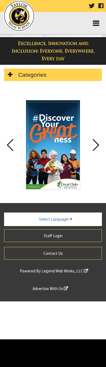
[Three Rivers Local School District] (21, 18)
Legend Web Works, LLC (63, 270)
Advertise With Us (48, 288)
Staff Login (53, 235)
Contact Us (53, 253)
